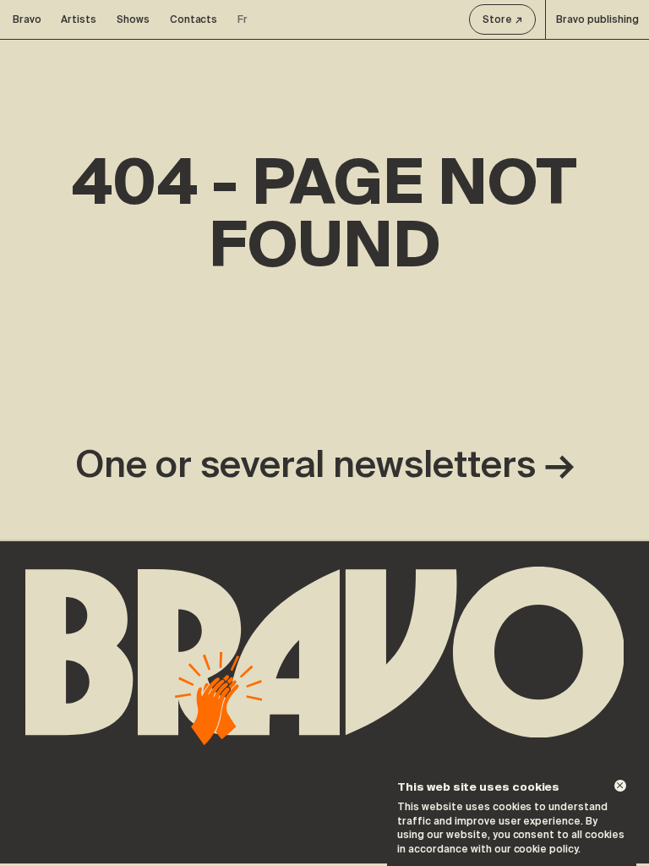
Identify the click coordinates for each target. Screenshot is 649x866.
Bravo (27, 19)
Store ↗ (502, 19)
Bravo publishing (597, 19)
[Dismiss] (620, 786)
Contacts (194, 19)
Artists (78, 19)
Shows (133, 19)
